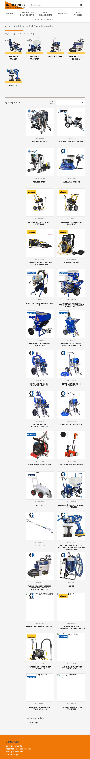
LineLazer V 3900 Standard (39, 626)
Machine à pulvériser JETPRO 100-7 (71, 668)
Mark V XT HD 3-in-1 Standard (71, 385)
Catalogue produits (14, 752)
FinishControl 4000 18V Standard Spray (40, 264)
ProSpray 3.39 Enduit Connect (71, 223)
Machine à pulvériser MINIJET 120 (39, 344)
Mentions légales (12, 755)
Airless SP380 (40, 182)
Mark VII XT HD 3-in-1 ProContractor (39, 385)
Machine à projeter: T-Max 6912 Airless (71, 506)
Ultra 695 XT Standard (71, 424)
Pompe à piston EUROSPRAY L (39, 304)
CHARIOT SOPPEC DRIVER (71, 465)
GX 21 (71, 586)
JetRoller (40, 546)
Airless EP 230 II (39, 141)
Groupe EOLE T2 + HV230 (39, 465)
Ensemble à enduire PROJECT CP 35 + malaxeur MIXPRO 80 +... (71, 305)
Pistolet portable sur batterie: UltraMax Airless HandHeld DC (71, 547)
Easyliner (40, 505)
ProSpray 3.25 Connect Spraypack (39, 223)
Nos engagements (13, 746)
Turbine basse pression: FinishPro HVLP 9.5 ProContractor (40, 588)
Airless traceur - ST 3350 (71, 141)
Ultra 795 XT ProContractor (39, 425)
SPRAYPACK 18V (71, 263)
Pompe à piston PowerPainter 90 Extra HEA (71, 627)
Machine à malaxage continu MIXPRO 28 (71, 344)
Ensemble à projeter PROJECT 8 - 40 (39, 708)
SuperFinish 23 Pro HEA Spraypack (39, 668)
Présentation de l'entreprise (18, 749)
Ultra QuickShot (71, 182)
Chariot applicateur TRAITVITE (71, 708)
